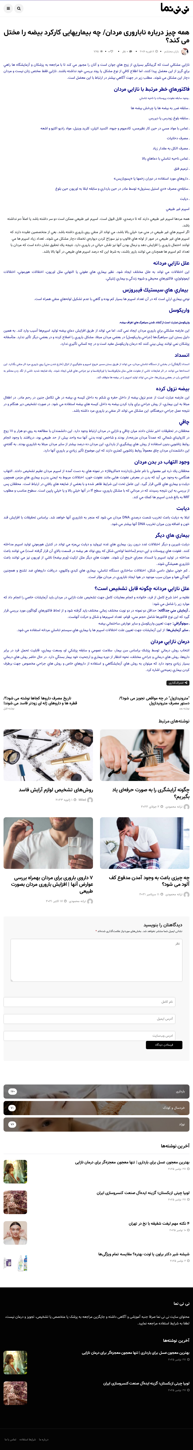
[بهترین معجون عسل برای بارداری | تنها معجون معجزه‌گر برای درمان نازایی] (15, 1171)
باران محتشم (171, 51)
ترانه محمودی (173, 807)
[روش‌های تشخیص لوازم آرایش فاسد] (48, 755)
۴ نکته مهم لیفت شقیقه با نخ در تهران (159, 1224)
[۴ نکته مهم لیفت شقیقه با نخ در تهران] (15, 1233)
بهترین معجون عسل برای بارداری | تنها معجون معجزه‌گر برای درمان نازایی (132, 1162)
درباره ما (43, 1440)
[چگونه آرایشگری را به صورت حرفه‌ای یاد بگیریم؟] (144, 755)
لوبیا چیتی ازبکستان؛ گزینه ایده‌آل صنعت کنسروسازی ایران (143, 1193)
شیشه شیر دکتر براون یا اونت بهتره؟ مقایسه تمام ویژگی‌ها (143, 1254)
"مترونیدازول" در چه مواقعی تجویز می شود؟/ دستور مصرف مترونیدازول (154, 703)
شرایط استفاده (169, 1323)
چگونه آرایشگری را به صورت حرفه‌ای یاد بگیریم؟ (150, 793)
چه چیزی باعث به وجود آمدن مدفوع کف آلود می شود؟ (149, 881)
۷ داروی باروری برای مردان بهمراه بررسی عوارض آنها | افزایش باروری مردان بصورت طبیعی (52, 884)
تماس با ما (10, 1440)
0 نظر (125, 51)
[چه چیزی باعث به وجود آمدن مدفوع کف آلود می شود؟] (144, 843)
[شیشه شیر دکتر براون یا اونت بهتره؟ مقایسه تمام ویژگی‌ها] (15, 1263)
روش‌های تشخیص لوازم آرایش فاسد (56, 790)
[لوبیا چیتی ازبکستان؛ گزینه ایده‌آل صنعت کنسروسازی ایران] (15, 1202)
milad (82, 800)
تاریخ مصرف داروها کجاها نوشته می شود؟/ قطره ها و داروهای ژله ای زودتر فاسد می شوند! (40, 703)
